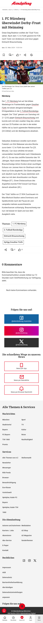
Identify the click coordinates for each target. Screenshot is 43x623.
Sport (10, 9)
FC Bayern (6, 434)
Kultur (24, 430)
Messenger (6, 468)
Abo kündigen (7, 587)
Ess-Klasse (6, 487)
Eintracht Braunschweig (25, 118)
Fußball (16, 9)
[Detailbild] (39, 63)
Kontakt (5, 550)
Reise (24, 434)
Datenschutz (7, 577)
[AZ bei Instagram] (29, 560)
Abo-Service (7, 540)
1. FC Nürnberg (11, 101)
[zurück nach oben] (22, 606)
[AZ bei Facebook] (23, 560)
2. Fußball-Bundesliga (29, 111)
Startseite (4, 9)
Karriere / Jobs (8, 530)
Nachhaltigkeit (27, 439)
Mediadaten (26, 525)
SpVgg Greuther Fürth (13, 242)
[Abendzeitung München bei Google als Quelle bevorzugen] (31, 55)
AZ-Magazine (27, 535)
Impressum (6, 567)
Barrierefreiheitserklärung (12, 582)
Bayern (5, 430)
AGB (4, 572)
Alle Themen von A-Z (10, 458)
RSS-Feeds (6, 473)
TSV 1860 (6, 439)
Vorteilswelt (7, 492)
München (5, 420)
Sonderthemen (27, 540)
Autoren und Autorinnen (11, 525)
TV (23, 425)
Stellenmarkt (26, 458)
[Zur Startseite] (21, 5)
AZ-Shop (25, 530)
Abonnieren (6, 535)
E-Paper (5, 545)
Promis (5, 444)
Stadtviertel (6, 425)
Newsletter (6, 463)
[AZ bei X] (34, 560)
